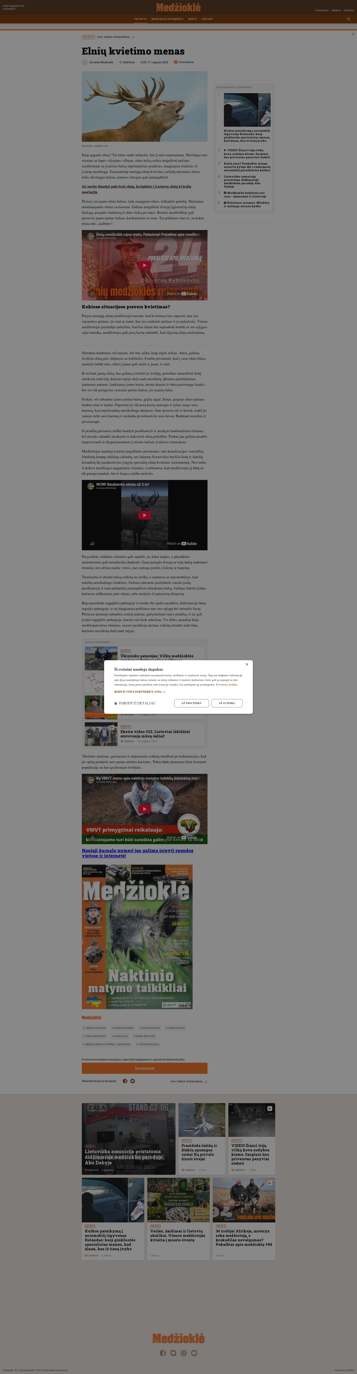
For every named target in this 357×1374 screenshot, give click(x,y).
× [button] (246, 664)
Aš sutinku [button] (227, 703)
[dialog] (178, 687)
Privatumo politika (226, 684)
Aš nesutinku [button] (191, 703)
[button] (178, 692)
